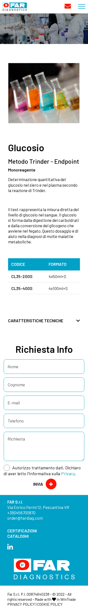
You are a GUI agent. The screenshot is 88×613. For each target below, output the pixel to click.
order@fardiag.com (25, 518)
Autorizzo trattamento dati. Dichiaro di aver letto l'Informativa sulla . (42, 470)
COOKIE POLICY (50, 604)
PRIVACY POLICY (21, 604)
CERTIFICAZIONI (22, 530)
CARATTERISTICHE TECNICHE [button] (35, 320)
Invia (38, 484)
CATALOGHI (18, 536)
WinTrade (68, 599)
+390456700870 (21, 512)
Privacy (68, 473)
